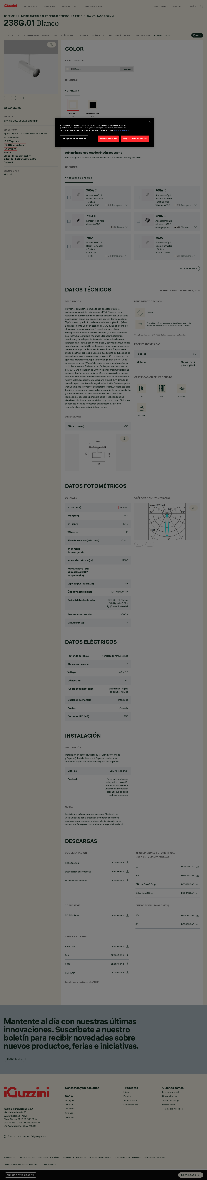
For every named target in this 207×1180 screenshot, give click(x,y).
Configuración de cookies (74, 138)
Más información (121, 130)
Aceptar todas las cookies (135, 138)
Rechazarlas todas (108, 138)
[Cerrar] (149, 121)
